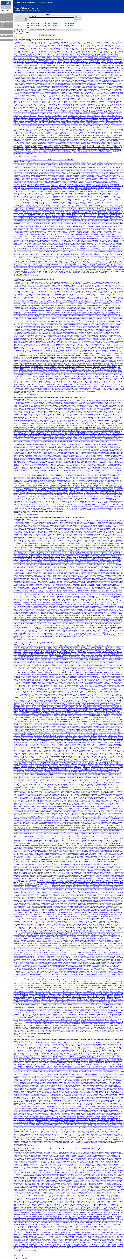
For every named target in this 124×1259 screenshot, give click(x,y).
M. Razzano (66, 124)
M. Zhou (69, 152)
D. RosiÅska (100, 125)
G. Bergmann (102, 48)
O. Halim (45, 83)
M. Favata (47, 74)
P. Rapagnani (51, 124)
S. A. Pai (75, 116)
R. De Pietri (86, 67)
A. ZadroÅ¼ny (115, 150)
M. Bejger (74, 48)
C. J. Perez (54, 119)
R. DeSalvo (108, 188)
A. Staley (35, 135)
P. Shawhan (65, 132)
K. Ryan (33, 127)
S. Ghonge (89, 78)
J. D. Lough (85, 98)
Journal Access (3, 20)
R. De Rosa (101, 67)
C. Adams (49, 42)
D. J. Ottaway (33, 116)
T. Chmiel (93, 59)
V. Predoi (88, 121)
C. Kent (97, 90)
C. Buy (77, 54)
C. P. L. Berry (116, 48)
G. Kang (99, 89)
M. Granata (34, 81)
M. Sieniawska (113, 132)
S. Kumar (31, 95)
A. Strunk (113, 135)
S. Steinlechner (58, 135)
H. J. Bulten (56, 54)
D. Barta (120, 46)
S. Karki (119, 89)
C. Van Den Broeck (92, 142)
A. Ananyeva (65, 43)
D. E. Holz (65, 86)
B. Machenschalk (45, 99)
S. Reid (89, 124)
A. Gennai (57, 78)
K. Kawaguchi (67, 211)
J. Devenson (30, 68)
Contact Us (3, 26)
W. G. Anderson (83, 43)
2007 (33, 23)
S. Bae (19, 46)
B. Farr (24, 74)
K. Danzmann (78, 65)
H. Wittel (106, 149)
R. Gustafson (38, 83)
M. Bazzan (57, 48)
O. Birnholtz (86, 50)
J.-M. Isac (67, 87)
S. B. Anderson (74, 43)
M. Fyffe (48, 77)
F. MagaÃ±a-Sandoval (86, 99)
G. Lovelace (100, 98)
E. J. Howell (97, 86)
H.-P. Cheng (66, 59)
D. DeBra (30, 67)
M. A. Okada (71, 113)
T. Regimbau (78, 124)
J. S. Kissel (113, 92)
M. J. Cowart (73, 63)
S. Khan (119, 90)
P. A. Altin (53, 43)
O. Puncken (29, 122)
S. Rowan (113, 125)
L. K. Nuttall (27, 113)
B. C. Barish (77, 46)
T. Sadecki (45, 127)
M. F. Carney (102, 56)
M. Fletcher (61, 75)
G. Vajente (47, 142)
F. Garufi (116, 77)
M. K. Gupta (113, 202)
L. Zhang (40, 152)
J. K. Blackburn (25, 51)
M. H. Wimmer (86, 149)
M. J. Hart (47, 84)
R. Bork (119, 51)
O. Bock (66, 51)
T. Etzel (78, 72)
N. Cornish (92, 62)
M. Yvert (107, 150)
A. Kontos (62, 93)
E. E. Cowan (56, 63)
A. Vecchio (57, 143)
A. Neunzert (43, 112)
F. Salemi (81, 127)
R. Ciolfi (52, 60)
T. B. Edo (106, 70)
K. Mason (59, 102)
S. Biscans (93, 50)
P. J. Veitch (76, 143)
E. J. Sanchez (110, 127)
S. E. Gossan (111, 80)
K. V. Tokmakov (98, 139)
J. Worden (30, 150)
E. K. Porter (52, 121)
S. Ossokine (26, 116)
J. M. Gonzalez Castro (83, 80)
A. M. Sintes (40, 134)
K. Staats (30, 135)
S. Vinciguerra (21, 145)
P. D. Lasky (110, 95)
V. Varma (39, 143)
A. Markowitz (110, 101)
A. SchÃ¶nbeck (26, 130)
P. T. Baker (24, 46)
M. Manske (50, 101)
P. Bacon (112, 45)
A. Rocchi (52, 125)
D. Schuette (42, 130)
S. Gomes (57, 80)
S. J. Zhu (80, 152)
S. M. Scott (78, 130)
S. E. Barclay (69, 46)
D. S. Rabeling (93, 122)
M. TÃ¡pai (108, 137)
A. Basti (31, 48)
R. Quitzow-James (78, 122)
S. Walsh (107, 145)
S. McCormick (51, 104)
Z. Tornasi (119, 139)
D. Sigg (119, 132)
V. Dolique (110, 68)
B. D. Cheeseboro (40, 59)
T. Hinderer (42, 86)
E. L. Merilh (66, 106)
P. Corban (59, 62)
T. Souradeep (113, 134)
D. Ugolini (115, 140)
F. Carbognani (89, 56)
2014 (73, 23)
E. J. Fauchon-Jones (38, 74)
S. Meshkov (82, 106)
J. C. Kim (46, 92)
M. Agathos (103, 42)
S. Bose (20, 53)
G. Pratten (82, 121)
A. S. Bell (88, 48)
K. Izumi (83, 87)
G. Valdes (53, 142)
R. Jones (45, 89)
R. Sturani (119, 135)
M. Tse (79, 140)
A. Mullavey (56, 110)
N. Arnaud (21, 45)
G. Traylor (46, 140)
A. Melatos (45, 106)
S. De (25, 67)
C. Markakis (92, 101)
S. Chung (41, 60)
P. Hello (96, 84)
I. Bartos (20, 48)
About (2, 24)
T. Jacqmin (89, 87)
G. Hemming (102, 84)
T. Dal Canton (46, 65)
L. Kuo (37, 95)
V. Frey (18, 77)
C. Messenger (89, 106)
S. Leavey (33, 96)
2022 (61, 25)
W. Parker (75, 118)
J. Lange (81, 95)
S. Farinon (19, 74)
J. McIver (81, 104)
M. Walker (95, 145)
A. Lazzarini (20, 217)
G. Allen (41, 43)
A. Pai (71, 116)
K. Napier (91, 110)
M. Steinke (42, 135)
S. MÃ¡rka (79, 101)
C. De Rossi (116, 67)
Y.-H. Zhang (58, 152)
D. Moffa (31, 109)
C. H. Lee (39, 96)
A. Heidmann (74, 84)
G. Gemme (46, 78)
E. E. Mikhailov (30, 107)
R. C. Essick (57, 72)
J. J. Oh (54, 113)
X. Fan (119, 193)
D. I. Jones (39, 89)
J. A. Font (72, 75)
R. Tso (84, 140)
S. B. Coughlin (17, 63)
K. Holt (59, 86)
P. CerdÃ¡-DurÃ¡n (65, 57)
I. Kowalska (83, 93)
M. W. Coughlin (118, 62)
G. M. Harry (34, 84)
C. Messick (97, 106)
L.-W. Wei (63, 147)
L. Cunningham (32, 65)
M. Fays (53, 74)
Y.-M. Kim (68, 92)
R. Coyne (87, 63)
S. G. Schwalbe (65, 130)
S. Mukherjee (41, 110)
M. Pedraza (23, 119)
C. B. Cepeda (55, 57)
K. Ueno (109, 140)
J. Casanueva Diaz (111, 56)
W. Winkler (94, 149)
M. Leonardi (81, 96)
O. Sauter (66, 129)
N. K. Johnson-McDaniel (29, 89)
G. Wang (113, 145)
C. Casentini (98, 176)
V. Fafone (106, 72)
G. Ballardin (39, 46)
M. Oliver (78, 113)
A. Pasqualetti (89, 118)
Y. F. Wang (28, 147)
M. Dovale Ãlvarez (44, 70)
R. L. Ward (34, 147)
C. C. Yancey (71, 150)
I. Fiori (20, 75)
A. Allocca (47, 43)
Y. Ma (26, 99)
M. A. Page (66, 116)
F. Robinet (46, 125)
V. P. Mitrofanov (114, 107)
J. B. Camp (35, 56)
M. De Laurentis (44, 67)
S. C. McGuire (67, 104)
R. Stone (81, 135)
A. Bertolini (22, 50)
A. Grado (22, 81)
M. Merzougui (74, 106)
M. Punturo (36, 122)
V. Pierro (108, 119)
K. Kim (51, 92)
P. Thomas (66, 139)
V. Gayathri (32, 78)
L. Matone (120, 102)
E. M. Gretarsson (69, 81)
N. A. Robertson (32, 125)
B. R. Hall (51, 83)
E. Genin (51, 78)
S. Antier (99, 43)
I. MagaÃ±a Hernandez (73, 99)
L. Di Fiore (53, 68)
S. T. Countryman (34, 63)
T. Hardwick (21, 84)
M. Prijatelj (102, 121)
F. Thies (45, 139)
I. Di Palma (90, 68)
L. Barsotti (107, 46)
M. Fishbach (32, 75)
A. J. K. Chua (20, 60)
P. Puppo (42, 122)
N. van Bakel (59, 142)
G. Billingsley (59, 50)
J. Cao (67, 56)
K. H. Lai (62, 95)
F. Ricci (113, 124)
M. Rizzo (25, 125)
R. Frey (119, 196)
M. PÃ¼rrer (49, 122)
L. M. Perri (66, 119)
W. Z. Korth (76, 93)
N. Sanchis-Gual (17, 129)
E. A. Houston (90, 86)
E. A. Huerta (116, 86)
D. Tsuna (95, 140)
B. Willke (79, 149)
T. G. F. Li (106, 96)
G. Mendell (52, 106)
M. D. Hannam (106, 83)
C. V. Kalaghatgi (69, 89)
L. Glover (40, 80)
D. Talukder (94, 137)
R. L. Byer (82, 54)
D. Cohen (116, 60)
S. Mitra (107, 107)
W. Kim (56, 92)
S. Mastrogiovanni (99, 102)
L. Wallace (102, 145)
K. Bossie (25, 53)
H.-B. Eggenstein (18, 72)
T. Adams (55, 42)
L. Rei (84, 124)
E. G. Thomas (52, 139)
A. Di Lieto (77, 68)
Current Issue (3, 13)
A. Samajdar (88, 127)
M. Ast (45, 45)
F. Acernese (37, 42)
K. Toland (106, 139)
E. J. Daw (16, 67)
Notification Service (5, 22)
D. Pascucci (81, 118)
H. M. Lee (51, 96)
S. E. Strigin (107, 135)
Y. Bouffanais (32, 53)
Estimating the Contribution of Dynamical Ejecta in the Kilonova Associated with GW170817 (43, 160)
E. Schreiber (35, 130)
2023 (67, 25)
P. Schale (87, 129)
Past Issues (3, 15)
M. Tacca (76, 137)
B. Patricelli (117, 118)
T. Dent (81, 67)
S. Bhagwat (37, 50)
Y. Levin (100, 96)
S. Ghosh (114, 78)
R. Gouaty (16, 81)
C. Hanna (99, 83)
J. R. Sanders (33, 129)
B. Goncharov (64, 80)
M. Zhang (46, 152)
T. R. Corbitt (66, 62)
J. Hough (82, 86)
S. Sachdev (39, 127)
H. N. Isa (61, 87)
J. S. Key (102, 90)
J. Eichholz (32, 72)
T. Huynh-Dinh (40, 87)
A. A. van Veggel (24, 143)
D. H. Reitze (95, 124)
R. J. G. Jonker (52, 89)
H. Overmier (41, 116)
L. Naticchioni (106, 110)
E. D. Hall (57, 83)
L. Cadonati (95, 54)
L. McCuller (59, 104)
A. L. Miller (44, 107)
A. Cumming (23, 65)
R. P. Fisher (39, 75)
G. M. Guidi (103, 81)
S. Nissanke (100, 112)
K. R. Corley (84, 62)
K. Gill (35, 80)
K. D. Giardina (22, 80)
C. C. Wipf (101, 149)
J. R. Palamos (82, 116)
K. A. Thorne (73, 139)
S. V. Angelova (92, 43)
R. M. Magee (109, 99)
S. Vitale (40, 145)
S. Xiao (57, 150)
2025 (79, 25)
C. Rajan (116, 122)
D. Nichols (85, 112)
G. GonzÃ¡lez (72, 80)
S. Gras (45, 81)
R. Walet (89, 145)
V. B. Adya (77, 42)
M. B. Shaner (46, 132)
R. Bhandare (44, 50)
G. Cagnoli (102, 54)
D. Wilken (41, 149)
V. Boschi (116, 172)
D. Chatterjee (21, 59)
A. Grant (39, 81)
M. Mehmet (23, 106)
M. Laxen (117, 95)
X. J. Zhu (85, 152)
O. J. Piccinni (87, 119)
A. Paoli (57, 118)
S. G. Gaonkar (100, 77)
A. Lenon (75, 96)
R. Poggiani (38, 121)
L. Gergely (76, 78)
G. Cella (49, 57)
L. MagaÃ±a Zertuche (99, 99)
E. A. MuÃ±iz (69, 110)
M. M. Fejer (76, 74)
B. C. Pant (45, 118)
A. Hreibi (104, 86)
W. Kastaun (23, 211)
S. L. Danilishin (61, 65)
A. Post (58, 121)
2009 (44, 23)
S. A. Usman (32, 142)
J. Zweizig (110, 152)
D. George (63, 78)
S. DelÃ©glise (54, 67)
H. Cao (63, 56)
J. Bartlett (117, 167)
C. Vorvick (55, 145)
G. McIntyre (74, 104)
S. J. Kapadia (113, 89)
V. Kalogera (78, 89)
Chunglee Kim (39, 92)
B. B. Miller (51, 107)
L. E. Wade (78, 145)
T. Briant (73, 53)
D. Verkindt (102, 143)
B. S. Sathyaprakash (50, 129)
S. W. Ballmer (46, 46)
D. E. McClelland (41, 104)
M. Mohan (50, 109)
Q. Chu (99, 179)
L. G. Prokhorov (21, 122)
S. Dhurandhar (38, 68)
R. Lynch (21, 99)
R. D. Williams (56, 149)
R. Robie (40, 125)
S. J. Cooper (53, 62)
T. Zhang (51, 152)
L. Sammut (95, 127)
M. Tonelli (113, 139)
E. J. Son (83, 134)
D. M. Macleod (62, 99)
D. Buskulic (71, 54)
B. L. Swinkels (57, 137)
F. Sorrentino (105, 134)
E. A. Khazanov (21, 92)
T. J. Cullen (16, 65)
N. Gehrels (39, 78)
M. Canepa (42, 56)
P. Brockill (99, 53)
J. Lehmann (69, 96)
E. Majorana (117, 99)
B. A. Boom (113, 51)
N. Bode (71, 51)
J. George (69, 78)
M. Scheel (93, 129)
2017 (33, 25)
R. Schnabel (118, 129)
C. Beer (69, 48)
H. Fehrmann (63, 74)
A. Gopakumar (93, 80)
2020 (50, 25)
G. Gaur (26, 78)
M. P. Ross (108, 125)
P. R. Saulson (59, 129)
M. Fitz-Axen (46, 75)
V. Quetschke (60, 122)
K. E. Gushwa (21, 83)
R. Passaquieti (97, 118)
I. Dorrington (28, 70)
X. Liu (27, 219)
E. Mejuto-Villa (38, 106)
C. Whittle (35, 149)
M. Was (46, 147)
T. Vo (44, 145)
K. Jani (94, 87)
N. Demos (69, 67)
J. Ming (97, 107)
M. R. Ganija (91, 77)
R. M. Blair (53, 51)
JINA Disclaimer (4, 35)
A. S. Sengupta (97, 130)
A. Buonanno (63, 54)
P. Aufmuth (71, 45)
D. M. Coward (65, 63)
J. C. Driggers (77, 70)
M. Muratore (77, 110)
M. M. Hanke (87, 83)
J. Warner (40, 147)
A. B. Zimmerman (94, 152)
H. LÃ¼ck (107, 98)
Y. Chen (60, 59)
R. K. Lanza (92, 95)
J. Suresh (43, 137)
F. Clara (70, 60)
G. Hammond (73, 83)
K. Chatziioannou (30, 59)
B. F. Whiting (28, 149)
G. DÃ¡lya (54, 65)
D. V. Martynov (52, 102)
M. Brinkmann (85, 53)
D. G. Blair (47, 51)
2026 (27, 27)
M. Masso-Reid (89, 102)
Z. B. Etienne (71, 72)
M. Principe (109, 121)
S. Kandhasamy (92, 89)
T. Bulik (50, 54)
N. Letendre (94, 96)
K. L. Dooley (116, 189)
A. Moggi (37, 109)
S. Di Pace (84, 68)
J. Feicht (70, 74)
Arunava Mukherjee (23, 110)
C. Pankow (32, 118)
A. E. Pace (55, 116)
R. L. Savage (73, 129)
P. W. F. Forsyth (80, 75)
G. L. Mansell (42, 101)
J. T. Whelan (20, 149)
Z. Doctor (103, 68)
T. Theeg (40, 139)
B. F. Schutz (57, 130)
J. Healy (68, 84)
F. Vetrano (108, 143)
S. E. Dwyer (100, 70)
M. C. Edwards (114, 70)
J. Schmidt (105, 129)
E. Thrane (80, 139)
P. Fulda (43, 77)
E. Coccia (102, 60)
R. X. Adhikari (69, 42)
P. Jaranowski (100, 87)
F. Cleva (89, 60)
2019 (44, 25)
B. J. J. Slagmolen (49, 134)
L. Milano (37, 107)
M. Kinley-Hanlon (96, 92)
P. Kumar (20, 95)
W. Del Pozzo (62, 67)
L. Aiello (21, 43)
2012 (61, 23)
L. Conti (46, 62)
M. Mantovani (57, 101)
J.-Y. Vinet (34, 145)
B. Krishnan (111, 93)
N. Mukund (49, 110)
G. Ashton (40, 45)
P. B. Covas (50, 63)
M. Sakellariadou (61, 127)
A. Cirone (64, 60)
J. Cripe (112, 63)
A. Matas (106, 102)
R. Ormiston (109, 113)
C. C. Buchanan (36, 54)
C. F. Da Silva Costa (95, 65)
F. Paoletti (51, 118)
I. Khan (115, 90)
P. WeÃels (102, 147)
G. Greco (54, 81)
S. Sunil (38, 137)
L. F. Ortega (116, 113)
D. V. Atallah (64, 45)
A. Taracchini (115, 137)
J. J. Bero (109, 48)
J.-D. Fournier (96, 75)
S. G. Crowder (119, 63)
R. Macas (31, 99)
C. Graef (27, 81)
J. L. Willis (73, 149)
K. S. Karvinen (116, 210)
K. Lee (63, 96)
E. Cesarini (81, 57)
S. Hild (36, 86)
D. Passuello (104, 118)
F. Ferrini (108, 74)
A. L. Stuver (16, 137)
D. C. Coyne (80, 63)
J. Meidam (30, 106)
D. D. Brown (21, 54)
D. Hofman (54, 86)
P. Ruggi (22, 127)
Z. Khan (21, 213)
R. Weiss (84, 147)
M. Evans (83, 72)
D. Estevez (64, 72)
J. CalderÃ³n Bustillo (99, 175)
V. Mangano (35, 101)
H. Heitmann (90, 84)
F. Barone (96, 46)
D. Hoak (47, 86)
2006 (27, 23)
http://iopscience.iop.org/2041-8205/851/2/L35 (25, 156)
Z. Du (83, 70)
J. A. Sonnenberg (91, 134)
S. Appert (104, 43)
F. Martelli (22, 102)
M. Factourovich (98, 72)
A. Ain (26, 43)
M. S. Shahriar (39, 132)
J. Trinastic (52, 140)
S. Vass (44, 143)
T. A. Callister (22, 56)
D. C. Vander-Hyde (103, 142)
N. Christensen (118, 59)
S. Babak (107, 45)
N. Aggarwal (118, 42)
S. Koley (47, 93)
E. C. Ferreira (102, 74)
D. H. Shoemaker (80, 132)
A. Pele (43, 119)
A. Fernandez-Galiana (86, 74)
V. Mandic (28, 101)
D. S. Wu (43, 150)
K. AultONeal (85, 45)
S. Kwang (49, 95)
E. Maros (116, 101)
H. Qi (54, 122)
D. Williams (48, 149)
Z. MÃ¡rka (86, 101)
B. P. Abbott (16, 42)
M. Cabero (89, 54)
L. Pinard (119, 119)
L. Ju (58, 89)
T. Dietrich (38, 189)
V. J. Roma (72, 125)
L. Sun (34, 137)
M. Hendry (110, 84)
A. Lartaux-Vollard (102, 95)
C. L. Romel (86, 125)
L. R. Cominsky (29, 62)
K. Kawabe (61, 90)
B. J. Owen (48, 116)
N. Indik (47, 87)
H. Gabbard (55, 77)
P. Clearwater (82, 60)
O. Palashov (90, 116)
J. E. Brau (67, 53)
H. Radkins (101, 122)
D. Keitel (76, 90)
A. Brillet (78, 53)
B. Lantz (86, 95)
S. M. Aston (51, 45)
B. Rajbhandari (118, 243)
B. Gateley (118, 197)
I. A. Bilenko (51, 50)
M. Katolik (32, 90)
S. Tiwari (85, 139)
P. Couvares (43, 63)
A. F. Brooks (113, 53)
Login (2, 39)
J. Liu (21, 98)
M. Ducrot (88, 70)
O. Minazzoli (82, 107)
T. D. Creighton (105, 63)
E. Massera (66, 102)
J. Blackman (33, 51)
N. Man (23, 101)
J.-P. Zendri (28, 152)
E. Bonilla (99, 51)
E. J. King (82, 92)
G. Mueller (119, 109)
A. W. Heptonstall (23, 86)
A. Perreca (60, 119)
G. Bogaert (82, 51)
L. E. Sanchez (119, 127)
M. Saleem (75, 127)
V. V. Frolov (37, 77)
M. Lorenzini (57, 98)
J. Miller (57, 107)
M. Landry (69, 95)
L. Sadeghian (52, 127)
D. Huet (114, 207)
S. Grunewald (89, 81)
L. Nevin (49, 112)
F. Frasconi (109, 75)
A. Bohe (88, 51)
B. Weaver (56, 147)
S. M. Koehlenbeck (39, 93)
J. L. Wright (37, 150)
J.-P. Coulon (25, 63)
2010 (50, 23)
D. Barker (84, 46)
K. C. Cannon (56, 56)
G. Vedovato (63, 143)
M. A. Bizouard (118, 170)
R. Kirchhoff (105, 92)
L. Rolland (58, 125)
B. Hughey (20, 87)
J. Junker (62, 89)
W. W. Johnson (17, 89)
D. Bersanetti (117, 169)
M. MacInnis (54, 99)
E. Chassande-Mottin (95, 178)
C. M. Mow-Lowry (110, 109)
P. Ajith (31, 43)
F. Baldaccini (31, 46)
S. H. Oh (59, 113)
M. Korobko (69, 93)
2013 (67, 23)
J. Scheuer (99, 129)
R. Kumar (26, 95)
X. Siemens (105, 132)
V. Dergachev (94, 67)
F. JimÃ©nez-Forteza (117, 87)
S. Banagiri (54, 46)
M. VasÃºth (50, 143)
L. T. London (43, 98)
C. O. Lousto (92, 98)
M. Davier (115, 65)
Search (2, 17)
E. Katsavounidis (39, 90)
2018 (39, 25)
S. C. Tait (81, 137)
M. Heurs (30, 86)
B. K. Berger (94, 48)
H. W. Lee (57, 96)
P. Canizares (49, 56)
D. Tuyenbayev (102, 140)
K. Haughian (61, 84)
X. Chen (55, 59)
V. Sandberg (26, 129)
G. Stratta (100, 135)
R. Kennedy (91, 90)
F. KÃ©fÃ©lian (69, 90)
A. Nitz (106, 112)
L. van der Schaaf (114, 142)
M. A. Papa (63, 118)
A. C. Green (61, 81)
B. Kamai (84, 89)
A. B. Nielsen (92, 112)
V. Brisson (93, 53)
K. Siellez (98, 132)
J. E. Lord (50, 98)
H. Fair (111, 72)
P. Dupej (94, 70)
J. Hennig (115, 205)
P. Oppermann (85, 113)
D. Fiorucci (25, 75)
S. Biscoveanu (100, 50)
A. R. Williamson (65, 149)
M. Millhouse (63, 107)
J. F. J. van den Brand (80, 142)
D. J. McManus (88, 104)
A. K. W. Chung (33, 60)
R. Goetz (51, 80)
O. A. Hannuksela (116, 83)
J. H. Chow (110, 59)
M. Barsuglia (113, 46)
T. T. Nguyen (78, 112)
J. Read (73, 124)
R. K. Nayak (114, 110)
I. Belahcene (81, 48)
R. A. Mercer (59, 106)
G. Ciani (47, 60)
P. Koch (32, 93)
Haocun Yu (102, 150)
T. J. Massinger (80, 102)
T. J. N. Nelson (30, 112)
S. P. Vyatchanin (63, 145)
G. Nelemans (21, 112)
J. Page (60, 116)
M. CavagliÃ (28, 57)
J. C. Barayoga (62, 46)
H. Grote (82, 81)
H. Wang (118, 145)
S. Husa (25, 87)
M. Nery (37, 112)
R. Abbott (23, 42)
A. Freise (119, 75)
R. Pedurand (29, 119)
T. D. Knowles (25, 93)
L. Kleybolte (119, 92)
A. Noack (111, 112)
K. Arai (110, 43)
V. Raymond (59, 124)
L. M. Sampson (102, 127)
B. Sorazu (99, 134)
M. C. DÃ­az (45, 68)
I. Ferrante (95, 74)
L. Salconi (69, 127)
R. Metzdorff (104, 106)
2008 (39, 23)
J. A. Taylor (21, 139)
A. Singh (27, 134)
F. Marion (73, 101)
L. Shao (53, 132)
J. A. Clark (76, 60)
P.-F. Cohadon (109, 60)
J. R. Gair (76, 77)
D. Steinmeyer (66, 135)
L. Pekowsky (37, 119)
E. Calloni (29, 56)
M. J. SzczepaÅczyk (67, 137)
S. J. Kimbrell (75, 92)
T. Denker (75, 67)
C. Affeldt (83, 42)
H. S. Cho (99, 59)
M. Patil (111, 118)
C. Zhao (64, 152)
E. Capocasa (81, 56)
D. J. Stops (88, 135)
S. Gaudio (21, 78)
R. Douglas (36, 70)
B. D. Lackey (55, 95)
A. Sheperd (72, 132)
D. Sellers (89, 130)
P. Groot (77, 81)
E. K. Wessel (95, 147)
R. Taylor (27, 139)
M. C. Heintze (82, 84)
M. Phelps (80, 119)
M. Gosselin (119, 80)
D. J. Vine (28, 145)
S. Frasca (103, 75)
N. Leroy (88, 96)
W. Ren (101, 124)
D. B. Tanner (101, 137)
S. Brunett (28, 54)
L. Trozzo (67, 140)
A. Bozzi (38, 53)
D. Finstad (117, 194)
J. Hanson (117, 204)
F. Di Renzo (97, 68)
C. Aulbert (78, 45)
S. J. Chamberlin (88, 57)
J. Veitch (70, 143)
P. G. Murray (84, 110)
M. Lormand (71, 98)
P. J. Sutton (50, 137)
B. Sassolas (41, 129)
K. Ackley (43, 42)
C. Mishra (102, 107)
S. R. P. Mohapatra (59, 109)
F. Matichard (113, 102)
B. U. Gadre (62, 77)
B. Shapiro (59, 132)
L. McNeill (96, 104)
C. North (20, 113)
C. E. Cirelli (58, 60)
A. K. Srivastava (22, 135)
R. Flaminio (54, 75)
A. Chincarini (78, 59)
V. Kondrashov (55, 93)
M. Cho (104, 59)
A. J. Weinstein (77, 147)
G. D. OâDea (41, 113)
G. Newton (64, 112)
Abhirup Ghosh (97, 78)
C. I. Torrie (25, 140)
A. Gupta (114, 81)
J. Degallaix (36, 67)
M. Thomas (59, 139)
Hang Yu (95, 150)
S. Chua (26, 60)
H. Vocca (48, 145)
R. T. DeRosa (109, 67)
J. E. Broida (106, 53)
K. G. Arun (27, 45)
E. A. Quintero (68, 122)
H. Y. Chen (49, 59)
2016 (27, 25)
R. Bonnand (106, 51)
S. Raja (112, 122)
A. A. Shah (31, 132)
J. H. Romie (93, 125)
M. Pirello (21, 121)
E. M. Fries (24, 77)
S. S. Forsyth (88, 75)
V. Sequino (111, 130)
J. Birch (74, 50)
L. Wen (89, 147)
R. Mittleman (24, 109)
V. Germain (82, 78)
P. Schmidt (111, 129)
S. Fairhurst (117, 72)
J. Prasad (68, 121)
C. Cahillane (109, 54)
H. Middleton (21, 107)
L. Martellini (28, 102)
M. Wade (84, 145)
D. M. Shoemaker (90, 132)
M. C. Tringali (60, 140)
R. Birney (79, 50)
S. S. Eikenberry (40, 72)
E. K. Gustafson (30, 83)
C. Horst (77, 86)
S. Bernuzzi (97, 169)
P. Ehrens (25, 72)
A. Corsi (97, 62)
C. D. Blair (40, 51)
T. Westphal (117, 147)
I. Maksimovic (17, 222)
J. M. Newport (56, 112)
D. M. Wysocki (50, 150)
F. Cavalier (36, 57)
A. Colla (96, 181)
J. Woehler (118, 149)
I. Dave (110, 65)
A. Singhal (33, 134)
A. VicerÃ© (115, 143)
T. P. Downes (53, 70)
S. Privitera (115, 121)
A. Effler (121, 70)
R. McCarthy (32, 104)
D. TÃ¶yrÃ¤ (32, 140)
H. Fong (67, 75)
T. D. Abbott (30, 42)
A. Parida (69, 118)
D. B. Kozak (90, 93)
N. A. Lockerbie (34, 98)
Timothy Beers (25, 10)
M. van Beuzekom (69, 142)
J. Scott (72, 130)
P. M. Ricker (119, 124)
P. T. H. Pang (24, 118)
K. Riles (20, 125)
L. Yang (78, 150)
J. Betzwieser (29, 50)
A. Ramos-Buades (43, 124)
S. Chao (101, 57)
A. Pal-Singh (104, 116)
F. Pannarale (39, 118)
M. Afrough (90, 42)
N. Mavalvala (17, 104)
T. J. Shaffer (24, 132)
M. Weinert (69, 147)
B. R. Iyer (77, 87)
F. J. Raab (86, 122)
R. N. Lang (75, 95)
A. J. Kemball (83, 90)
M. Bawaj (43, 48)
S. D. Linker (113, 96)
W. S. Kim (62, 92)
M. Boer (76, 51)
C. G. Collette (20, 62)
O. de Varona (22, 68)
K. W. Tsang (73, 140)
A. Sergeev (118, 130)
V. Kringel (105, 93)
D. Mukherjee (33, 110)
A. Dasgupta (86, 65)
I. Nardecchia (98, 110)
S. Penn (48, 119)
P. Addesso (62, 42)
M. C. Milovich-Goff (73, 107)
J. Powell (63, 121)
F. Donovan (117, 68)
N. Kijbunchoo (30, 92)
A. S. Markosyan (101, 101)
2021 (56, 25)
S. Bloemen (60, 51)
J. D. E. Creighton (95, 63)
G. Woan (112, 149)
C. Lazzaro (22, 96)
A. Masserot (72, 102)
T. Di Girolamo (69, 68)
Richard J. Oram (94, 113)
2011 (56, 23)
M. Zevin (34, 152)
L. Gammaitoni (84, 77)
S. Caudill (21, 57)
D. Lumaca (113, 98)
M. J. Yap (83, 150)
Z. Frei (115, 75)
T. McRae (102, 104)
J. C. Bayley (50, 48)
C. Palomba (97, 116)
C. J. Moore (75, 109)
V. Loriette (64, 98)
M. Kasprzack (24, 90)
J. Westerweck (109, 147)
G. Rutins (27, 127)
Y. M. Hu (109, 86)
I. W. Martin (36, 102)
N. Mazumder (25, 104)
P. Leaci (28, 96)
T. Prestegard (94, 121)
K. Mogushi (43, 109)
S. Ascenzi (34, 45)
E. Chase (113, 57)
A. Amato (59, 43)
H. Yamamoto (63, 150)
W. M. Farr (30, 74)
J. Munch (62, 110)
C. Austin (91, 45)
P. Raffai (107, 122)
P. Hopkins (71, 86)
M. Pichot (94, 119)
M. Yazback (89, 150)
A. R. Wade (71, 145)
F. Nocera (117, 112)
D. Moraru (81, 109)
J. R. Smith (63, 134)
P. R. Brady (53, 53)
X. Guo (109, 81)
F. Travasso (40, 140)
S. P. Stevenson (75, 135)
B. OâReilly (102, 113)
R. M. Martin (43, 102)
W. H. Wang (20, 147)
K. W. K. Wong (23, 150)
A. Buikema (44, 54)
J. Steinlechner (49, 135)
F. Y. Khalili (108, 90)
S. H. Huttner (31, 87)
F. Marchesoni (66, 101)
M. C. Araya (116, 43)
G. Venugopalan (93, 143)
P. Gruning (96, 81)
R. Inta (52, 87)
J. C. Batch (37, 48)
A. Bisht (107, 50)
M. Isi (72, 87)
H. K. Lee (45, 96)
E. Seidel (83, 130)
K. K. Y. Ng (71, 112)
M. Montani (68, 109)
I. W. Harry (41, 84)
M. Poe (32, 121)
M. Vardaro (33, 143)
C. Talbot (87, 137)
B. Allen (36, 43)
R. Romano (79, 125)
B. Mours (101, 109)
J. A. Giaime (114, 199)
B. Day (21, 67)
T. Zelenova (21, 152)
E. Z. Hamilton (65, 83)
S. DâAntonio (70, 65)
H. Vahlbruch (39, 142)
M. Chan (96, 57)
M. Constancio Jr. (39, 62)
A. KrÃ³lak (118, 93)
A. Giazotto (30, 80)
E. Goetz (46, 80)
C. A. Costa (110, 62)
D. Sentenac (104, 130)
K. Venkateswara (84, 143)
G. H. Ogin (49, 113)
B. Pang (18, 118)
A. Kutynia (42, 95)
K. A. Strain (94, 135)
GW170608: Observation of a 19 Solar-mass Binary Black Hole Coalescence (38, 39)
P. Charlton (107, 57)
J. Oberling (34, 113)
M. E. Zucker (103, 152)
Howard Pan (111, 116)
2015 (79, 23)
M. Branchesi (60, 53)
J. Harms (28, 84)
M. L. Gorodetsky (103, 80)
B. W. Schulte (49, 130)
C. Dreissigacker (68, 70)
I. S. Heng (116, 84)
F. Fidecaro (115, 74)
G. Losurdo (78, 98)
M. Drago (60, 70)
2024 (73, 25)
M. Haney (80, 83)
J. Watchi (50, 147)
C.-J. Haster (54, 84)
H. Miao (118, 106)
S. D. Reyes (107, 124)
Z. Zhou (75, 152)
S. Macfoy (37, 99)
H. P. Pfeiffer (73, 119)
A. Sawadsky (80, 129)
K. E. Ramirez (33, 124)
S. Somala (77, 134)
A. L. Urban (24, 142)
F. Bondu (93, 51)
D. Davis (120, 65)
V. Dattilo (104, 65)
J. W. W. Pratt (75, 121)
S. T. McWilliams (110, 104)
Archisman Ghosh (106, 78)
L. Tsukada (89, 140)
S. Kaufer (54, 90)
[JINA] (6, 11)
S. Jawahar (108, 87)
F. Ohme (65, 113)
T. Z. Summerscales (26, 137)
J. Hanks (93, 83)
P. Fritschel (31, 77)
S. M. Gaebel (69, 77)
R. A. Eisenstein (49, 72)
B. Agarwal (97, 42)
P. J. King (88, 92)
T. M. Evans (90, 72)
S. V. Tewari (33, 139)
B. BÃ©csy (63, 48)
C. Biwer (118, 50)
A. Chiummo (86, 59)
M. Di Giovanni (60, 68)
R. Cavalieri (43, 57)
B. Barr (101, 46)
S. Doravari (21, 70)
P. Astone (57, 45)
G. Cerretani (73, 57)
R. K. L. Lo (26, 98)
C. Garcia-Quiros (109, 77)
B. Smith (57, 134)
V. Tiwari (91, 139)
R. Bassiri (26, 48)
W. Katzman (48, 90)
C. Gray (49, 81)
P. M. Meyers (111, 106)
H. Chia (72, 59)
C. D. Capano (73, 56)
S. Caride (95, 56)
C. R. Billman (67, 50)
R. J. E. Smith (70, 134)
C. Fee (57, 74)
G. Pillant (114, 119)
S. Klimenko (16, 93)
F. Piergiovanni (101, 119)
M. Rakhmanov (25, 124)
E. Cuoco (39, 65)
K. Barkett (90, 46)
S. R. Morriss (95, 109)
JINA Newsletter (4, 33)
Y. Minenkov (90, 107)
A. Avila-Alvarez (99, 45)
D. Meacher (119, 104)
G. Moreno (88, 109)
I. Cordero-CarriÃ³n (75, 62)
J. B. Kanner (105, 89)
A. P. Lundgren (17, 220)
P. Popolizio (45, 121)
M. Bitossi (112, 50)
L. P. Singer (22, 134)
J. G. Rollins (65, 125)
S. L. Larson (100, 216)
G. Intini (56, 87)
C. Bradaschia (45, 53)
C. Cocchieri (95, 60)
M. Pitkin (27, 121)
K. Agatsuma (110, 42)
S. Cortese (103, 62)
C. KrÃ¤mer (98, 93)
